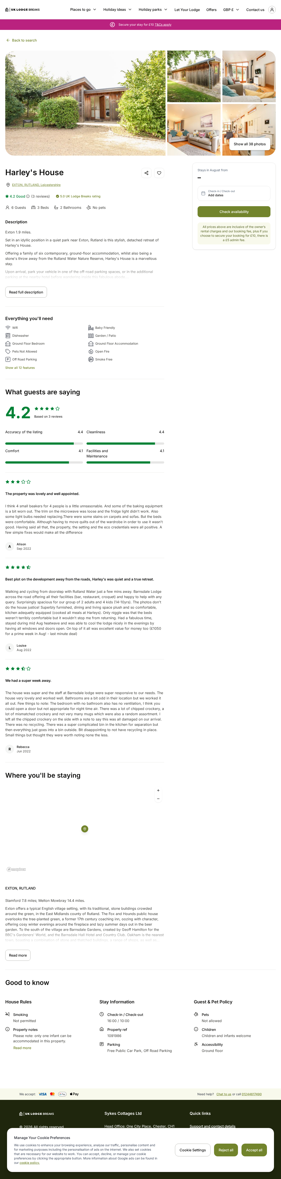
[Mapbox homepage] (16, 869)
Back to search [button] (24, 40)
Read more (18, 955)
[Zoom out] (158, 798)
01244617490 (252, 1094)
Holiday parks (150, 9)
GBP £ (228, 9)
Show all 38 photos (250, 144)
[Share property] (146, 173)
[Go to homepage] (22, 9)
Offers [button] (211, 9)
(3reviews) (40, 196)
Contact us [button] (255, 9)
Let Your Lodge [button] (187, 9)
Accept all (254, 1150)
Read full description (26, 292)
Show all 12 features (20, 367)
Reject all (226, 1150)
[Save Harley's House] (159, 173)
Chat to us (223, 1094)
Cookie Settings (193, 1150)
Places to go (80, 9)
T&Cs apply (163, 24)
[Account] (272, 9)
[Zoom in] (158, 790)
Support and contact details (213, 1126)
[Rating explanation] (28, 196)
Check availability (234, 211)
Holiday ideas (114, 9)
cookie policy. (30, 1162)
